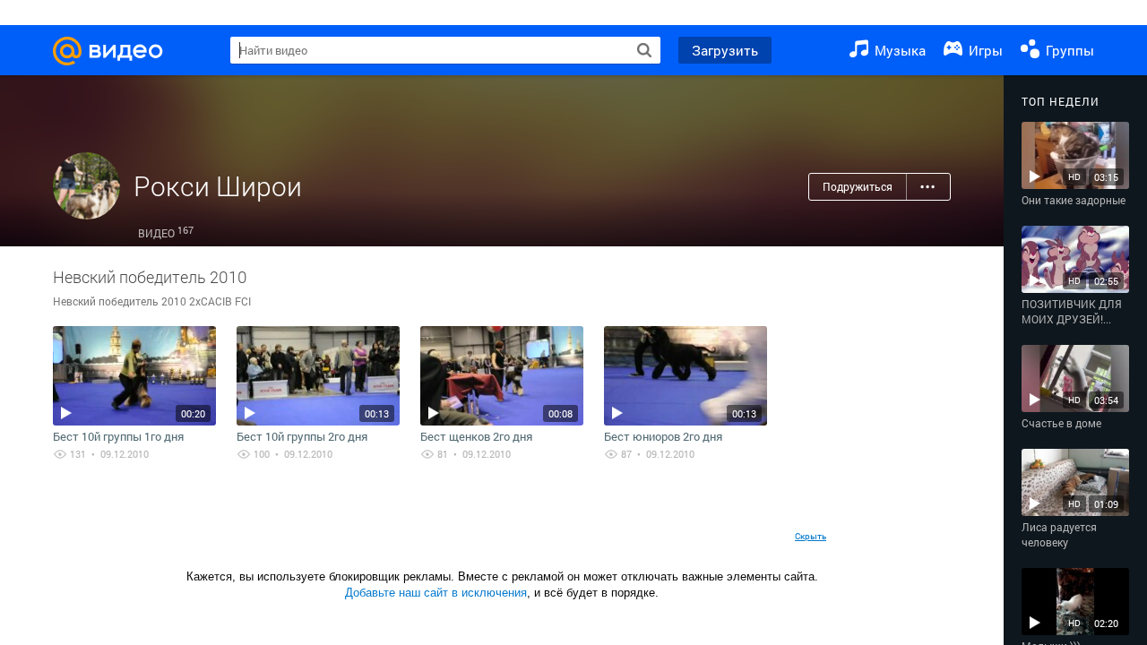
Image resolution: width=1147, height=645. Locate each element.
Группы (1068, 50)
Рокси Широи (218, 185)
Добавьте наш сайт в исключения (436, 592)
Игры (984, 50)
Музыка (898, 50)
